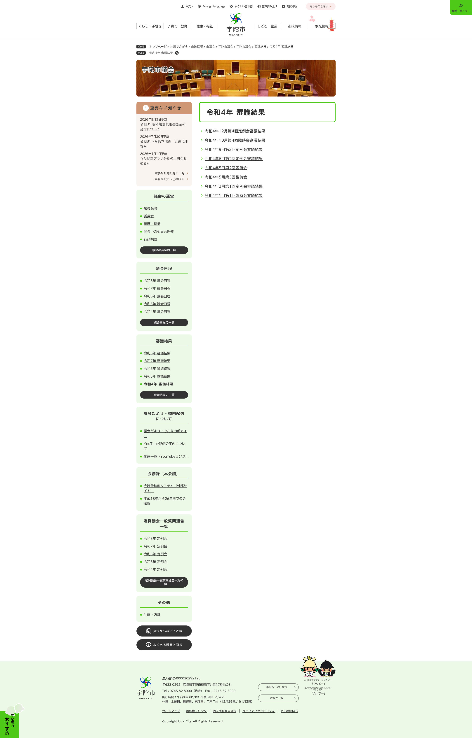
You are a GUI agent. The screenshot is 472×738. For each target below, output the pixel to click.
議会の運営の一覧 (164, 250)
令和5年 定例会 (155, 561)
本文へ (189, 6)
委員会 (149, 216)
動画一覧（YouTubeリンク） (166, 456)
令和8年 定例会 (155, 538)
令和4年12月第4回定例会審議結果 (235, 131)
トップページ (158, 46)
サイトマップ (171, 711)
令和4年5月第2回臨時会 (226, 168)
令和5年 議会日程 (157, 304)
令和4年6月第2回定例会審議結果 (234, 158)
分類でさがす (179, 46)
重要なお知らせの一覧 (169, 173)
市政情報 (294, 26)
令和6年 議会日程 (157, 296)
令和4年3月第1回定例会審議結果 (234, 186)
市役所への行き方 (276, 687)
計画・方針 (152, 614)
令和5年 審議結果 (157, 376)
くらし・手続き (150, 26)
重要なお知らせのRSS (169, 179)
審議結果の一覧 (164, 394)
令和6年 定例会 (155, 554)
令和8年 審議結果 (157, 353)
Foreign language (214, 6)
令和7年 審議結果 (157, 360)
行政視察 (150, 239)
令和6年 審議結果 (157, 368)
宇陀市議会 (225, 46)
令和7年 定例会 (155, 546)
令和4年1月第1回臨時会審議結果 (234, 195)
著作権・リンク (196, 711)
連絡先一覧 (276, 698)
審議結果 (260, 46)
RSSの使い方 (289, 711)
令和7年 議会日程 (157, 288)
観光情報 (322, 26)
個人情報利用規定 (224, 711)
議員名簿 (150, 208)
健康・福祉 (204, 26)
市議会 (210, 46)
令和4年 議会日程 (157, 311)
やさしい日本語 (244, 6)
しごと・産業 (267, 26)
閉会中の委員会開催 (159, 231)
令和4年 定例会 (155, 569)
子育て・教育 (177, 26)
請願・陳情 (152, 223)
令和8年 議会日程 (157, 280)
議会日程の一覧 (164, 322)
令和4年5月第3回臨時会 (226, 177)
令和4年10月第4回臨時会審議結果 (235, 140)
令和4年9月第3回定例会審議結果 (234, 149)
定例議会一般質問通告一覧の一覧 (164, 582)
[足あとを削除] (177, 53)
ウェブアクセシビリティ (258, 711)
